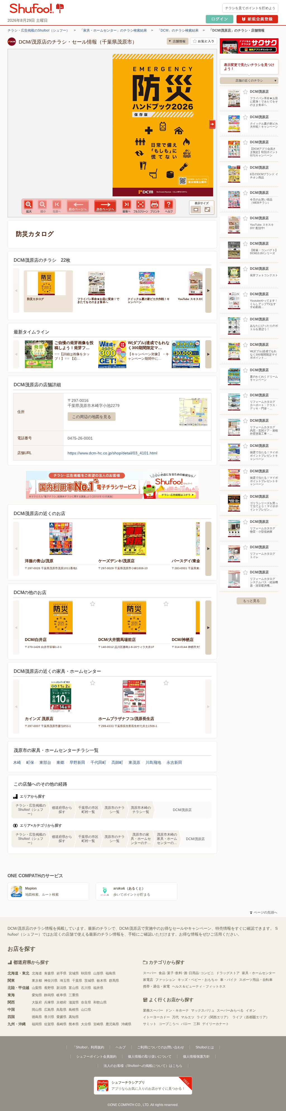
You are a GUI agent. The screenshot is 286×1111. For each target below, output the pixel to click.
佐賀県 (49, 1024)
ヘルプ (121, 1047)
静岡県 (49, 995)
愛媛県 (61, 1017)
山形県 (98, 973)
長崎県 (61, 1024)
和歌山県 (100, 1002)
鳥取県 (61, 1010)
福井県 (98, 988)
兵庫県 (49, 1002)
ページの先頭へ (263, 912)
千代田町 (98, 762)
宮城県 (74, 973)
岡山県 (37, 1010)
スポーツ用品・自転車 (256, 980)
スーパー (149, 973)
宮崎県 (98, 1024)
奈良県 (86, 1002)
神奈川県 (51, 981)
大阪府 (37, 1002)
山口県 (86, 1010)
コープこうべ (169, 1024)
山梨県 (37, 988)
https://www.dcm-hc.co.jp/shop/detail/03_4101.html (112, 453)
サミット (149, 1024)
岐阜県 (61, 995)
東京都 (37, 981)
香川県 (49, 1017)
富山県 (74, 988)
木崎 (17, 762)
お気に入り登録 (92, 603)
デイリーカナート (215, 1024)
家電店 (148, 980)
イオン (251, 1010)
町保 (30, 762)
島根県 (74, 1010)
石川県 (86, 988)
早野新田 (77, 762)
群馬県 (114, 981)
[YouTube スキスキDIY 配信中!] (199, 282)
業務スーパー (153, 1010)
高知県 (74, 1017)
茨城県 (89, 981)
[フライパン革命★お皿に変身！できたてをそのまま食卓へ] (98, 282)
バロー (186, 1024)
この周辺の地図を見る (91, 416)
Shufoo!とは (205, 1047)
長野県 (49, 988)
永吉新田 (174, 762)
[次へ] (208, 290)
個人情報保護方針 (196, 1056)
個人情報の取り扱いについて (149, 1056)
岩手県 (61, 973)
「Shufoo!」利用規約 (88, 1047)
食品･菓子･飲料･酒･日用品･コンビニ (186, 973)
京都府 (61, 1002)
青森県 (49, 973)
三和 (196, 1024)
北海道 (37, 973)
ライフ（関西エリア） (213, 1017)
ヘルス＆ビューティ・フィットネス (199, 986)
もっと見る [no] (251, 601)
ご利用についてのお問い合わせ (160, 1047)
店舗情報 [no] (178, 41)
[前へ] (16, 290)
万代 (175, 1017)
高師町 (117, 762)
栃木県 (102, 981)
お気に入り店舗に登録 (203, 41)
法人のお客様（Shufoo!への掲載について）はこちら (143, 1066)
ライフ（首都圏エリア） (250, 1017)
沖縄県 (126, 1024)
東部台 (45, 762)
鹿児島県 (112, 1024)
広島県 (49, 1010)
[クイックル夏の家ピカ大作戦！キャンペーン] (149, 282)
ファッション (165, 980)
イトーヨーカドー (156, 1017)
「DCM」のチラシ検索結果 (178, 30)
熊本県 (74, 1024)
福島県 (111, 973)
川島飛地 (153, 762)
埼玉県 (65, 981)
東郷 (60, 762)
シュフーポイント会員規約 (96, 1056)
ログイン (219, 19)
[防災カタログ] (48, 282)
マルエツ (187, 1017)
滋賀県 (74, 1002)
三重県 (74, 995)
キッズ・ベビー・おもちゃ (198, 980)
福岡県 (37, 1024)
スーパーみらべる (230, 1010)
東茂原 (134, 762)
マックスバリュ (202, 1010)
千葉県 (77, 981)
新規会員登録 (257, 19)
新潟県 (61, 988)
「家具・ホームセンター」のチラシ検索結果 (113, 30)
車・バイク (228, 980)
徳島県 (37, 1017)
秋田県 (86, 973)
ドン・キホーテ (177, 1010)
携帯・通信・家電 (156, 986)
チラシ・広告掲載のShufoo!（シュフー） (39, 30)
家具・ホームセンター (258, 973)
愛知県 (37, 995)
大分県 (86, 1024)
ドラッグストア (228, 973)
